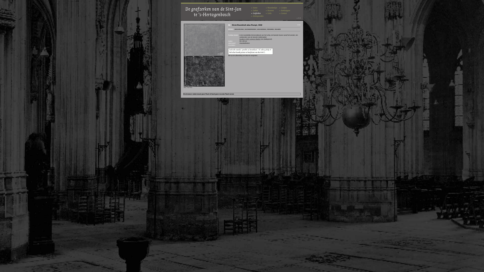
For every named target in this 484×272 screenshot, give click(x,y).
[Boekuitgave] (284, 10)
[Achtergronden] (257, 16)
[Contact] (283, 13)
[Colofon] (283, 8)
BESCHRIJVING (239, 29)
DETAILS (230, 29)
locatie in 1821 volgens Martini (249, 39)
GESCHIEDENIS (261, 29)
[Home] (254, 8)
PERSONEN (270, 29)
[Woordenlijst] (271, 8)
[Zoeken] (254, 10)
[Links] (269, 13)
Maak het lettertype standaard (298, 18)
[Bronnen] (270, 10)
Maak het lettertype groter (300, 18)
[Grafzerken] (256, 13)
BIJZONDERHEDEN (250, 29)
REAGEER (278, 29)
